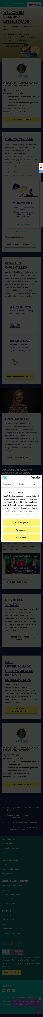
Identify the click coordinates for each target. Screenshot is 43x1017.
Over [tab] (35, 484)
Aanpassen (20, 530)
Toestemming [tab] (8, 484)
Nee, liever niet (21, 537)
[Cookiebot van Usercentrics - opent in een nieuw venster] (30, 477)
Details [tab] (21, 484)
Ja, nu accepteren (21, 523)
